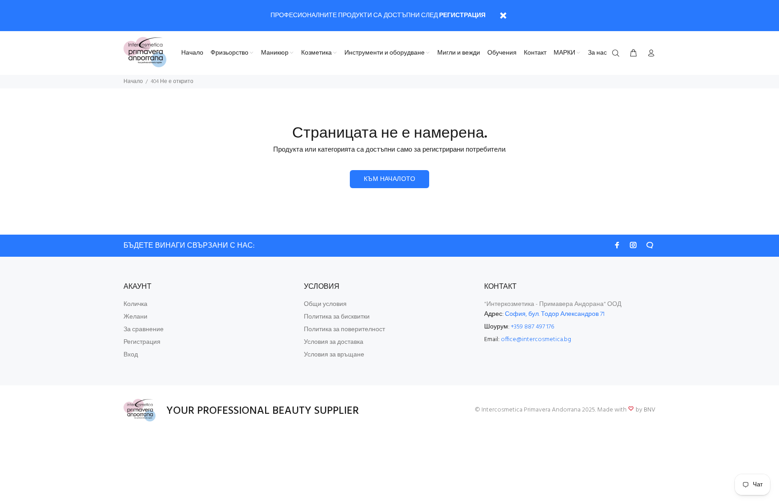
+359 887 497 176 (532, 327)
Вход (131, 355)
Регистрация (142, 342)
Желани (135, 317)
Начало (133, 81)
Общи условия (325, 304)
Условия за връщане (334, 355)
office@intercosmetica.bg (536, 339)
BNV (649, 410)
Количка (135, 304)
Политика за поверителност (344, 329)
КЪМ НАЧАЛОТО (389, 179)
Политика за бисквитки (337, 317)
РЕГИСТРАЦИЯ (462, 15)
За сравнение (144, 329)
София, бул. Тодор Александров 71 (555, 314)
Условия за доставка (333, 342)
